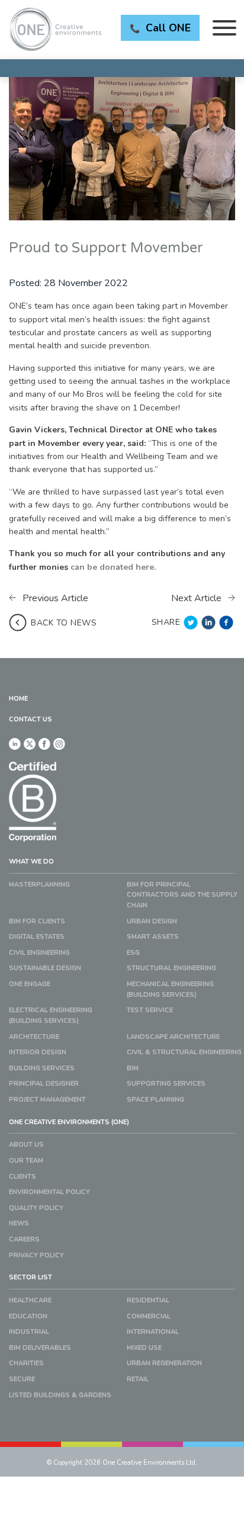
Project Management (47, 1099)
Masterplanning (39, 884)
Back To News (64, 622)
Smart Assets (153, 936)
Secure (22, 1379)
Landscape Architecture (173, 1036)
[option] (122, 148)
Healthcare (30, 1300)
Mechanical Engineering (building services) (170, 989)
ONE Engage (29, 984)
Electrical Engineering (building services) (50, 1015)
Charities (26, 1363)
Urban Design (152, 921)
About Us (26, 1144)
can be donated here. (113, 567)
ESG (133, 952)
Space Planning (155, 1099)
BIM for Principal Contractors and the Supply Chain (182, 895)
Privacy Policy (36, 1255)
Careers (24, 1239)
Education (28, 1316)
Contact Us (30, 719)
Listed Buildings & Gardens (60, 1395)
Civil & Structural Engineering (184, 1052)
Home (18, 698)
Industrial (29, 1331)
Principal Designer (44, 1083)
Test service (150, 1010)
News (19, 1223)
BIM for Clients (37, 921)
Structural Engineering (171, 968)
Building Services (42, 1068)
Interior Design (37, 1052)
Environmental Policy (49, 1192)
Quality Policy (36, 1208)
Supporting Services (166, 1083)
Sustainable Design (45, 968)
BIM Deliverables (40, 1347)
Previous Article (54, 598)
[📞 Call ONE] (122, 68)
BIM (133, 1068)
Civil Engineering (39, 952)
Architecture (34, 1036)
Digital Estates (37, 936)
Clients (22, 1176)
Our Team (26, 1160)
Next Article (197, 598)
